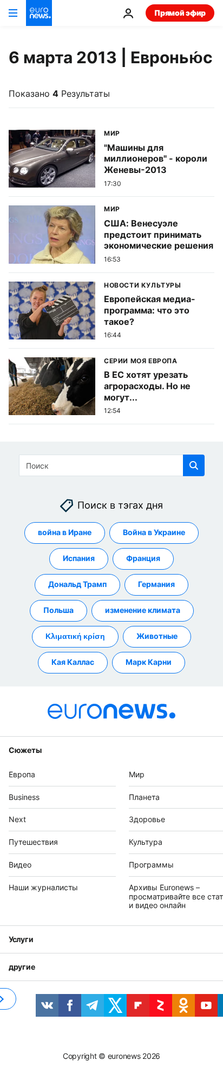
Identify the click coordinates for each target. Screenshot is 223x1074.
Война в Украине (154, 532)
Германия (156, 584)
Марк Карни (149, 661)
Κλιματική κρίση (75, 636)
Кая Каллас (72, 661)
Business (24, 796)
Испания (79, 558)
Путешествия (33, 841)
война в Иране (64, 532)
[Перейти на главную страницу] (39, 13)
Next (17, 819)
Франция (143, 558)
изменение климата (142, 610)
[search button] (194, 465)
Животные (157, 636)
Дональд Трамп (77, 584)
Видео (20, 864)
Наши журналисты (43, 887)
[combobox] (112, 465)
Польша (58, 610)
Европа (22, 774)
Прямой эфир (180, 12)
